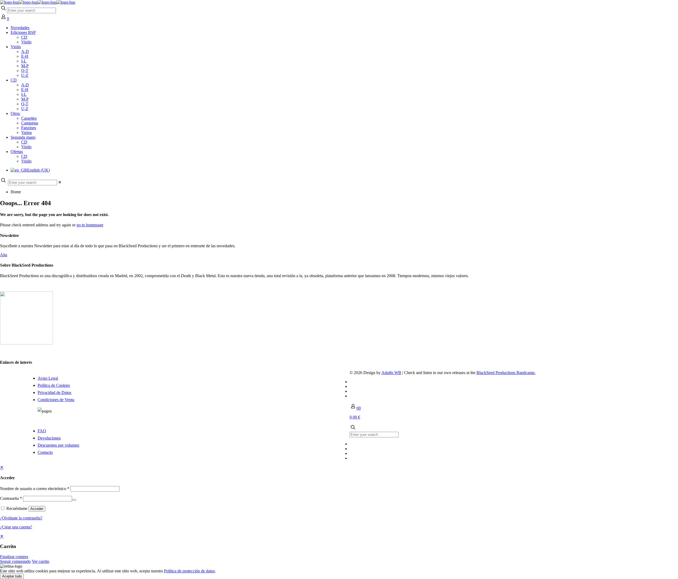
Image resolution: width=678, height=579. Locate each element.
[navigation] (339, 549)
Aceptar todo (12, 576)
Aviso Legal (48, 378)
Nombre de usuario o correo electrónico (34, 488)
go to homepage (90, 225)
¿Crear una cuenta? (16, 527)
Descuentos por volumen (58, 445)
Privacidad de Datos (54, 392)
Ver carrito (40, 561)
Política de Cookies (54, 385)
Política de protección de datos (189, 571)
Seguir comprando (15, 561)
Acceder (36, 509)
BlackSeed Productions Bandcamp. (506, 372)
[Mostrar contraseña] (74, 500)
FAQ (42, 431)
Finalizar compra (14, 556)
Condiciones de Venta (56, 399)
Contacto (45, 452)
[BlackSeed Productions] (37, 2)
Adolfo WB (391, 372)
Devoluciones (49, 438)
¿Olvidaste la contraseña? (21, 518)
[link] (59, 182)
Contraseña (11, 498)
